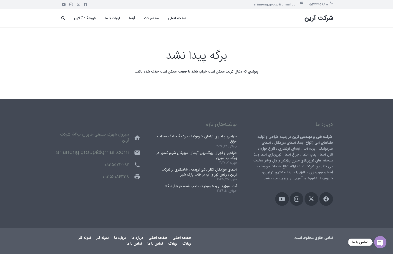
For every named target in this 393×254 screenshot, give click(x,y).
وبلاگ (186, 243)
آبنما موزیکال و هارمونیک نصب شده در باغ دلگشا (200, 186)
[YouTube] (63, 4)
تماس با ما (155, 243)
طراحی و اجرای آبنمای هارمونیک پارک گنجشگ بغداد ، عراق (197, 138)
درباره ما (137, 238)
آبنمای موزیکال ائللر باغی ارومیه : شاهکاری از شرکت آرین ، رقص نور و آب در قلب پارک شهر (199, 172)
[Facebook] (85, 4)
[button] (63, 18)
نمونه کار (102, 238)
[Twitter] (78, 4)
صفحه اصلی (182, 238)
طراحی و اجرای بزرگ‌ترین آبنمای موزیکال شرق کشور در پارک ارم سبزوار (196, 155)
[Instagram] (71, 4)
